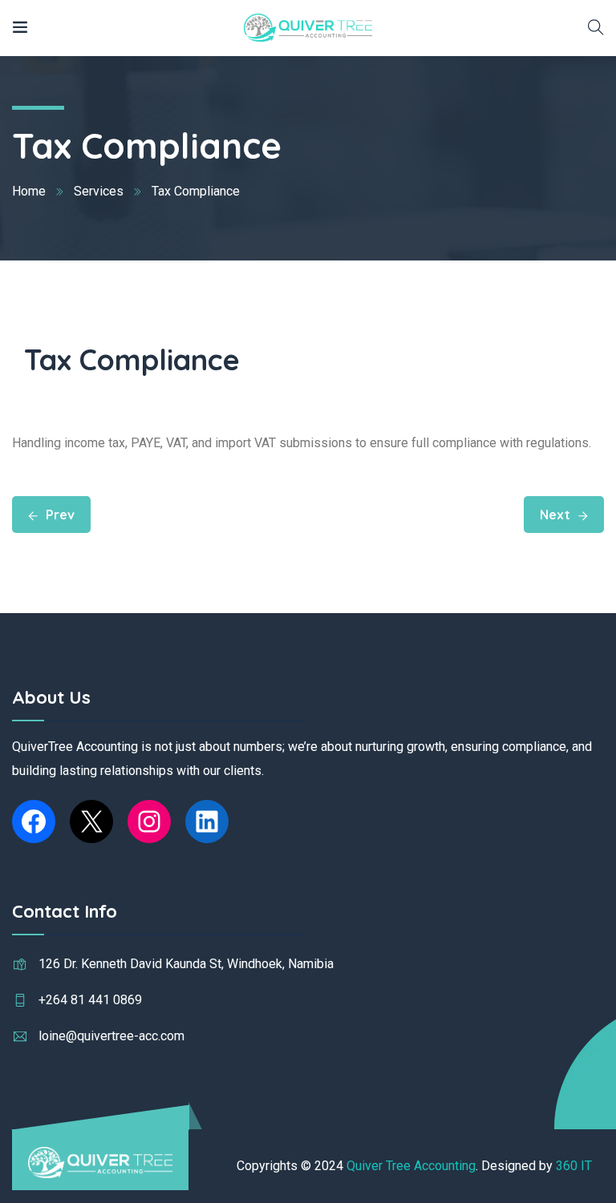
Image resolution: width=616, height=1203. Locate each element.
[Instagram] (149, 821)
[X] (91, 821)
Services (99, 191)
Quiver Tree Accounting (411, 1165)
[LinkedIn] (207, 821)
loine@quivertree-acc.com (111, 1036)
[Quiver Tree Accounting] (307, 27)
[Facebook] (33, 821)
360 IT (574, 1165)
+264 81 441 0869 (90, 999)
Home (29, 191)
